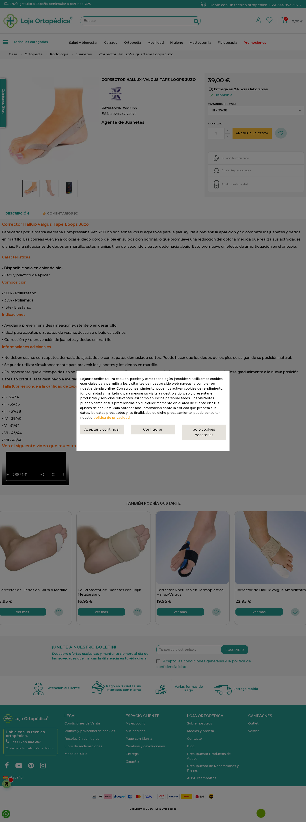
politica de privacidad (111, 418)
